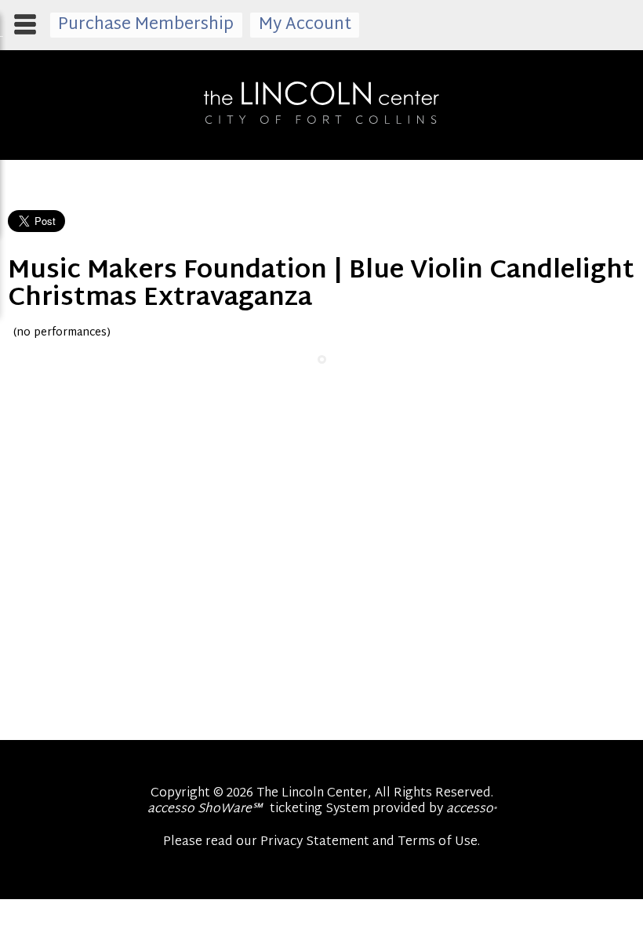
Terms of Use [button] (438, 842)
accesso (471, 809)
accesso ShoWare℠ (204, 809)
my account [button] (305, 25)
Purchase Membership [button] (146, 25)
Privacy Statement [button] (314, 842)
